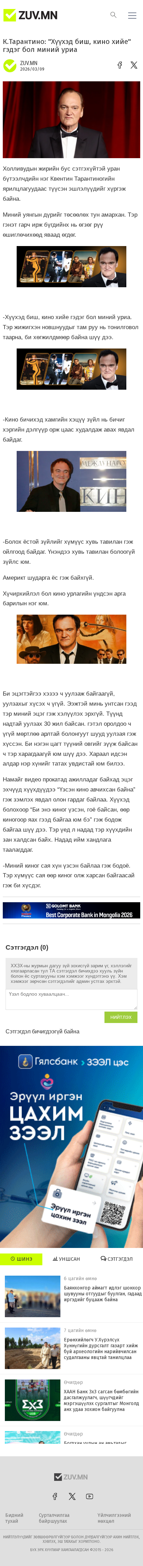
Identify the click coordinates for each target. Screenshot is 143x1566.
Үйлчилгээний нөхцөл (114, 1518)
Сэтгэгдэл (119, 1259)
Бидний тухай (14, 1518)
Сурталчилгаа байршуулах (54, 1518)
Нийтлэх (121, 1017)
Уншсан (69, 1259)
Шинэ (23, 1259)
